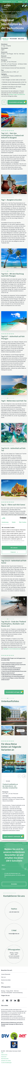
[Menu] (2, 6)
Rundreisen (4, 9)
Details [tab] (14, 522)
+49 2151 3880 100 (14, 912)
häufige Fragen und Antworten (17, 94)
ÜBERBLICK (5, 38)
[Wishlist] (23, 6)
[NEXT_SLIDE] (24, 776)
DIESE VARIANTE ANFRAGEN (13, 836)
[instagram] (7, 1000)
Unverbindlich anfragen (17, 102)
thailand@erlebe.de (14, 933)
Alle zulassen (14, 547)
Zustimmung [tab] (5, 522)
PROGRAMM (13, 38)
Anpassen (13, 552)
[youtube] (15, 1000)
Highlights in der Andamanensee (12, 648)
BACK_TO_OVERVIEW (10, 16)
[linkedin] (18, 1001)
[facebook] (3, 1000)
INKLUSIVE (21, 38)
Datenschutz (7, 875)
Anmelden (14, 884)
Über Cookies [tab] (22, 522)
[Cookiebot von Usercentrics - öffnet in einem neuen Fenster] (20, 518)
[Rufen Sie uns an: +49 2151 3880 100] (26, 1)
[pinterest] (11, 1000)
